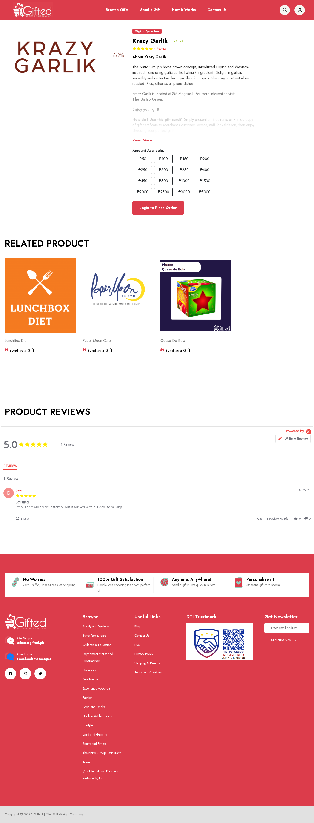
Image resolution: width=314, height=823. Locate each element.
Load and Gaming (95, 734)
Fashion (88, 697)
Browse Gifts (117, 9)
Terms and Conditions (149, 672)
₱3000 (184, 192)
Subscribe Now (281, 640)
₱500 (163, 181)
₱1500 (205, 181)
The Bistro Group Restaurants (102, 753)
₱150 (184, 158)
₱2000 (142, 192)
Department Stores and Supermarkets (98, 657)
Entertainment (91, 679)
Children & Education (97, 644)
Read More (142, 140)
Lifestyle (88, 725)
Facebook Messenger (34, 658)
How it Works (184, 9)
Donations (89, 670)
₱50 (142, 158)
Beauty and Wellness (96, 626)
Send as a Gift (21, 350)
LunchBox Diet (16, 340)
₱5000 (205, 192)
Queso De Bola (172, 340)
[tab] (293, 439)
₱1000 (184, 181)
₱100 (163, 158)
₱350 (184, 170)
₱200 (204, 158)
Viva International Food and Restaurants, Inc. (101, 774)
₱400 (204, 170)
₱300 (163, 170)
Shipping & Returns (147, 663)
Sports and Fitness (94, 743)
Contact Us (217, 9)
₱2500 (163, 192)
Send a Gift (150, 9)
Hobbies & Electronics (97, 716)
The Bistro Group (147, 99)
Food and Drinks (94, 707)
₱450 (142, 181)
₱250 (142, 170)
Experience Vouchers (96, 688)
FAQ (137, 644)
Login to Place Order (158, 207)
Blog (137, 626)
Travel (87, 762)
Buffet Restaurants (94, 635)
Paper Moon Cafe (97, 340)
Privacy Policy (143, 654)
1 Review (160, 49)
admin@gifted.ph (30, 642)
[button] (24, 518)
